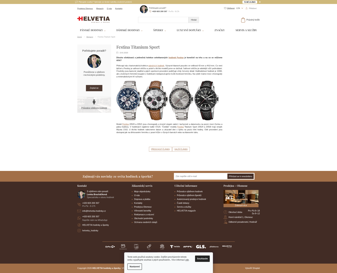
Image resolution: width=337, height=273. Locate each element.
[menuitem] (92, 30)
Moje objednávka (142, 191)
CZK (238, 8)
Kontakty (118, 8)
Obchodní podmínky (143, 218)
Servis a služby (184, 207)
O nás (109, 8)
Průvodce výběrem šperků (189, 195)
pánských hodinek (156, 65)
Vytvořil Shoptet (252, 268)
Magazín (100, 8)
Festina (125, 124)
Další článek (181, 149)
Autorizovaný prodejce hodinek (191, 199)
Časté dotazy (183, 203)
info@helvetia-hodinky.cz (94, 211)
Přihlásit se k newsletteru (240, 176)
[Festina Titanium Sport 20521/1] (155, 100)
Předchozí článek (160, 149)
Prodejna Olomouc (85, 8)
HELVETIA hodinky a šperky (95, 225)
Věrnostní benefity (142, 211)
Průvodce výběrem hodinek (94, 108)
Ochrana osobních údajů (145, 222)
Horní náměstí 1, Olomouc (241, 217)
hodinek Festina (176, 57)
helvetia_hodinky (90, 230)
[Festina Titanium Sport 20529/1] (181, 100)
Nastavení (135, 266)
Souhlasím (202, 259)
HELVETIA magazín (186, 211)
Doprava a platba (142, 199)
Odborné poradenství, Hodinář (243, 222)
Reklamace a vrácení (144, 214)
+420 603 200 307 (90, 203)
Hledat (194, 20)
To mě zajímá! (250, 2)
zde (187, 260)
